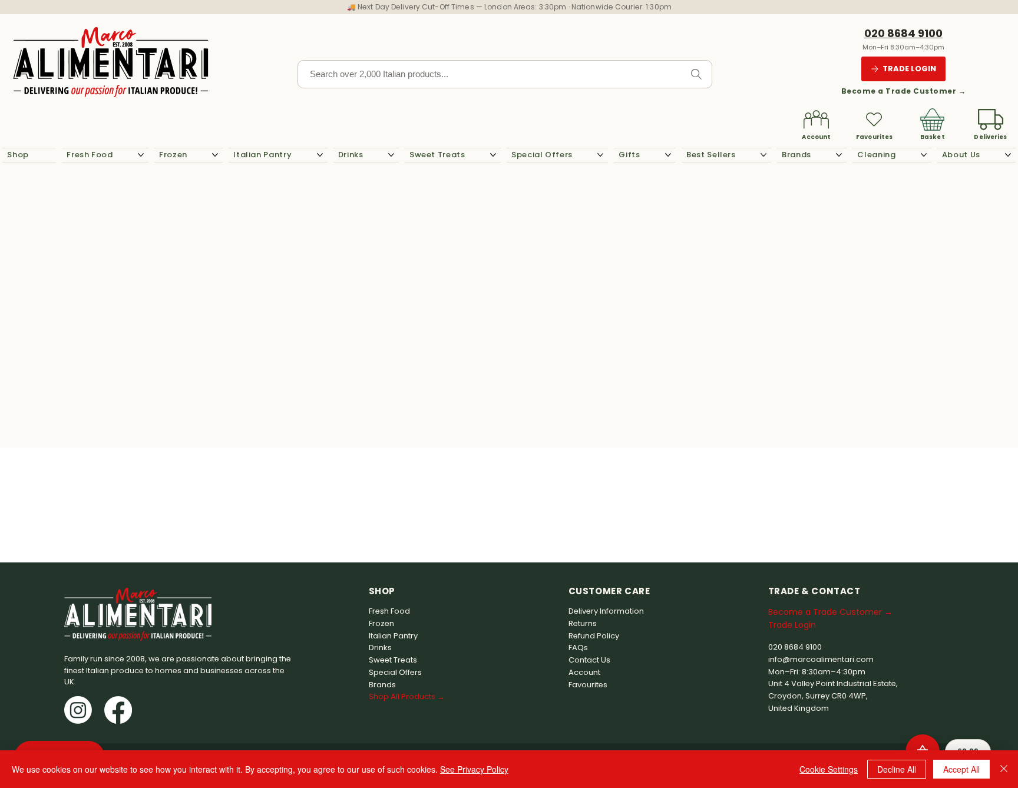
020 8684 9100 (903, 33)
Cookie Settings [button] (828, 769)
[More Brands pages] (839, 155)
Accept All (961, 769)
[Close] (1004, 769)
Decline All (896, 769)
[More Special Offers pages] (600, 155)
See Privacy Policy (474, 769)
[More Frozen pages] (215, 155)
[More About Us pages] (1008, 155)
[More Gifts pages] (668, 155)
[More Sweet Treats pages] (493, 155)
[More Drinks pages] (391, 155)
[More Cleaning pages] (924, 155)
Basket (932, 137)
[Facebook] (118, 710)
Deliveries (990, 137)
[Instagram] (78, 710)
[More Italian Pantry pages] (320, 155)
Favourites (874, 137)
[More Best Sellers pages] (763, 155)
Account (816, 137)
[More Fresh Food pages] (141, 155)
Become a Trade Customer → (903, 91)
